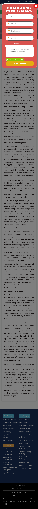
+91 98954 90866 (16, 60)
